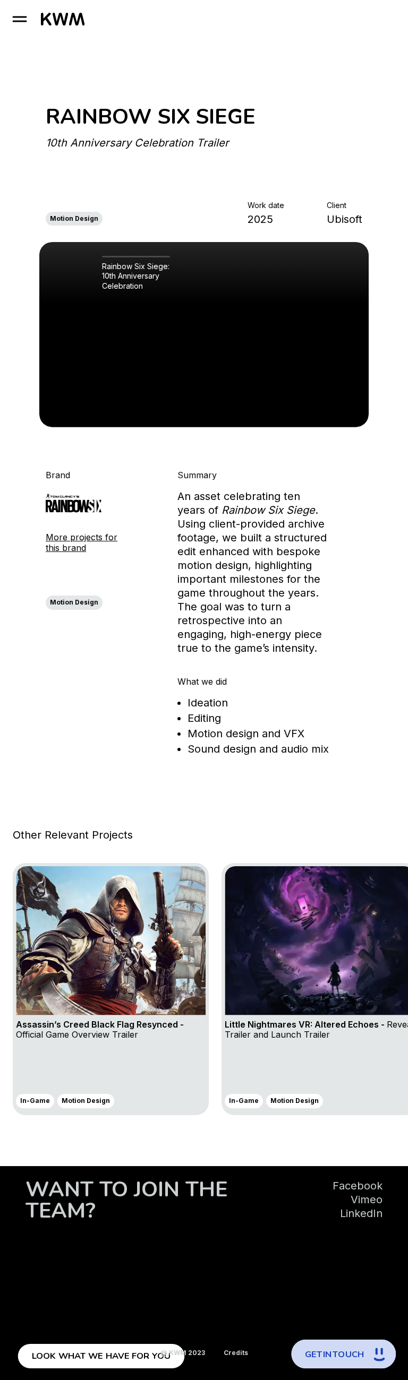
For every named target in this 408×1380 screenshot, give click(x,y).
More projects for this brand (81, 542)
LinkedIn (361, 1213)
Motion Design (74, 218)
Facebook (357, 1185)
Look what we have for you (101, 1356)
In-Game (35, 1101)
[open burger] (20, 19)
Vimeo (366, 1199)
